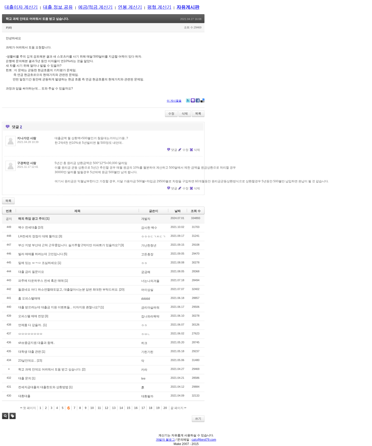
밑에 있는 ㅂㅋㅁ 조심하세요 (37, 263)
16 (136, 408)
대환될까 (147, 396)
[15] (39, 360)
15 (128, 408)
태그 (12, 416)
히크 (144, 343)
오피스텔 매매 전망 (31, 316)
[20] (121, 289)
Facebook (198, 100)
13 (114, 408)
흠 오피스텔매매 (29, 298)
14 (121, 408)
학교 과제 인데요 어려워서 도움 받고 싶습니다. (37, 19)
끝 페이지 (177, 408)
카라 (144, 369)
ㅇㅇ (144, 263)
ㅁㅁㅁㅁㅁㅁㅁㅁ (30, 334)
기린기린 (147, 352)
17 (143, 408)
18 (150, 408)
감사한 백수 (149, 227)
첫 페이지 (29, 408)
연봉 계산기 (130, 7)
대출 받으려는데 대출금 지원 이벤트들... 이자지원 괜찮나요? (59, 307)
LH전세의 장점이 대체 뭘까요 (38, 236)
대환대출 (24, 396)
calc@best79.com (204, 439)
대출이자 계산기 (21, 7)
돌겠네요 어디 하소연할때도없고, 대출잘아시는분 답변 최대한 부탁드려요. (68, 289)
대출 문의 (24, 378)
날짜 (178, 211)
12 (106, 408)
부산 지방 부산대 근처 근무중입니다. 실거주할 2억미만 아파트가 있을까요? (69, 245)
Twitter (188, 100)
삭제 (185, 113)
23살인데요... (27, 360)
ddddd (145, 298)
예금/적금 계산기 (95, 7)
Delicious (202, 100)
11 (99, 408)
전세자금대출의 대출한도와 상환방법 (43, 387)
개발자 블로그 (165, 439)
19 (158, 408)
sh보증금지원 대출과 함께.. (36, 343)
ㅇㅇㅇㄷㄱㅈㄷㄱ (153, 236)
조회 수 (196, 211)
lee (143, 378)
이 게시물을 (174, 100)
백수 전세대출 (27, 227)
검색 (5, 416)
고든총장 (147, 254)
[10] (40, 227)
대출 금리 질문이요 (31, 272)
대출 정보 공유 (58, 7)
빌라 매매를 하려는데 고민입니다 (40, 254)
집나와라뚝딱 (150, 316)
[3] (60, 236)
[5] (65, 254)
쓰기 (198, 418)
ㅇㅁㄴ (145, 334)
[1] (47, 218)
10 (92, 408)
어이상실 (147, 290)
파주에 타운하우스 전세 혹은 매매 (41, 280)
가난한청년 (148, 245)
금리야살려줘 (150, 307)
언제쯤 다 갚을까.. (30, 325)
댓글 (174, 150)
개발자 (145, 219)
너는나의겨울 (150, 281)
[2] (83, 369)
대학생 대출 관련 (29, 351)
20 (165, 408)
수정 (171, 113)
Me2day (193, 100)
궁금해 (145, 272)
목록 (198, 113)
